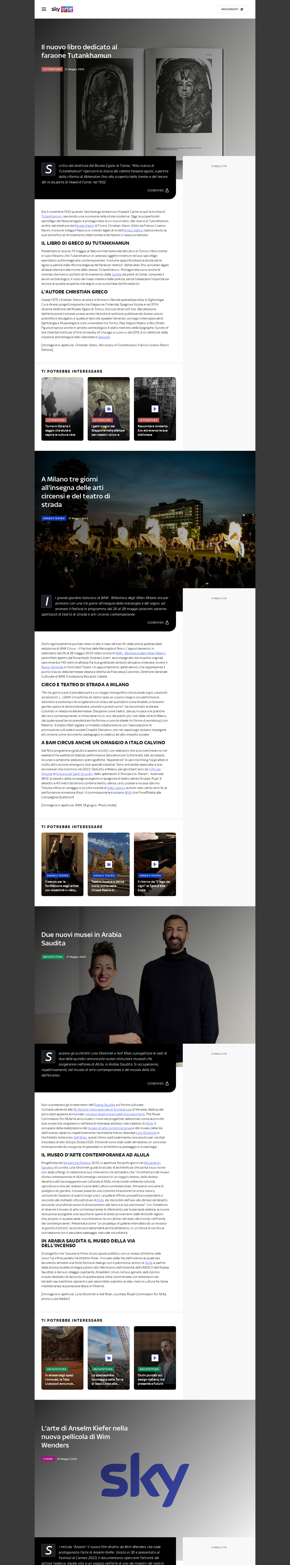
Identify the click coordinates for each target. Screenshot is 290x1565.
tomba (117, 274)
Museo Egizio (84, 226)
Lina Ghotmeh (146, 1133)
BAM (128, 792)
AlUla (149, 1123)
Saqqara (104, 337)
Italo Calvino (116, 788)
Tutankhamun (51, 216)
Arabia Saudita (104, 1105)
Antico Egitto (133, 230)
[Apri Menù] (46, 9)
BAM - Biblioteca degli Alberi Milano (140, 653)
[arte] (64, 9)
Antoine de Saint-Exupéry (74, 774)
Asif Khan (80, 1137)
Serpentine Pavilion (77, 1163)
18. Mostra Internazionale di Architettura (102, 1109)
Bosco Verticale (52, 667)
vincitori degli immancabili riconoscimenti (115, 1114)
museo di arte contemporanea (110, 1128)
